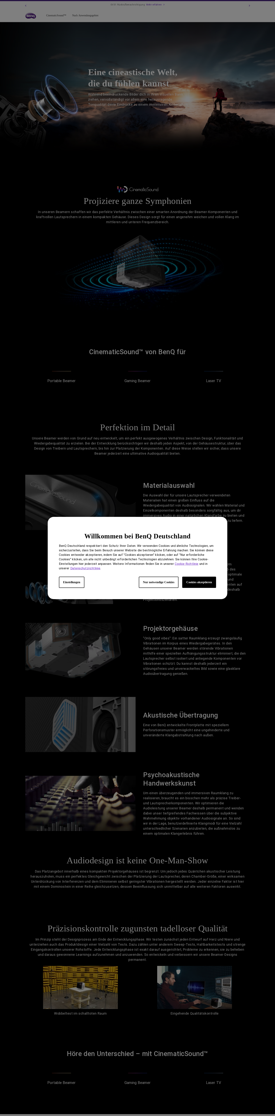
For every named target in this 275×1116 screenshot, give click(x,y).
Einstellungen (71, 582)
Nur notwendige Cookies (158, 582)
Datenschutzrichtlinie (85, 568)
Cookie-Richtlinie (186, 564)
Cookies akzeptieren (199, 582)
